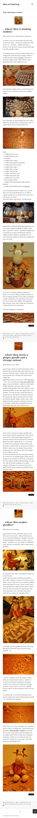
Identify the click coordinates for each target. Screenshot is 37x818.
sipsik (17, 337)
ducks (4, 337)
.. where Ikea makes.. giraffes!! (15, 523)
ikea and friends (26, 334)
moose (25, 804)
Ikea (18, 334)
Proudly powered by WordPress (11, 815)
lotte (7, 337)
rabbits (14, 337)
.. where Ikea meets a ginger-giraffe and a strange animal (15, 357)
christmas (18, 335)
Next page (35, 811)
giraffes (21, 58)
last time (31, 380)
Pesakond (26, 186)
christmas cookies (26, 335)
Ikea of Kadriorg (11, 4)
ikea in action (25, 503)
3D (32, 503)
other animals (10, 335)
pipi (10, 337)
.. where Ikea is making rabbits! (17, 30)
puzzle (29, 804)
